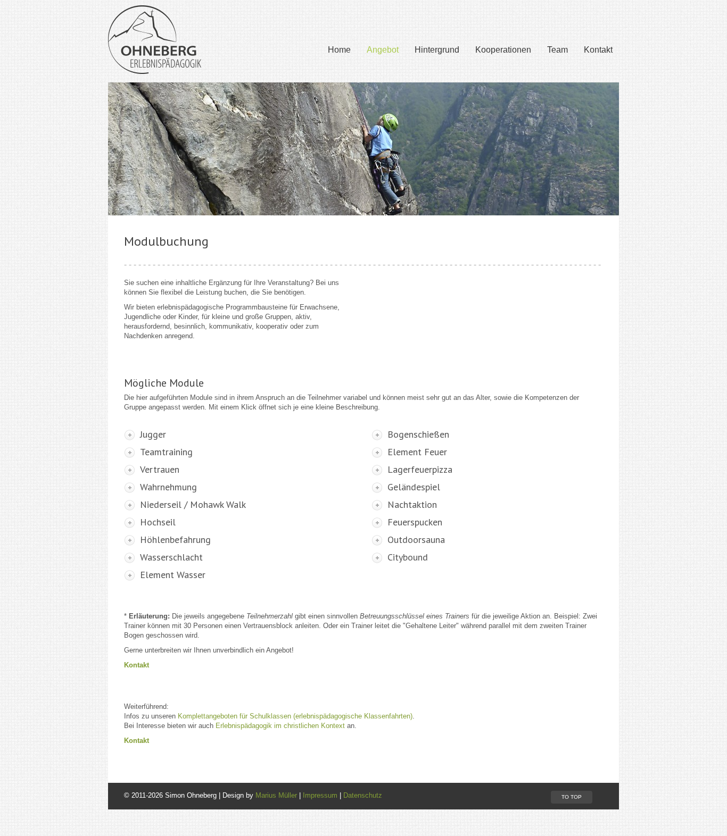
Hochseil (158, 522)
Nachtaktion (412, 504)
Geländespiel (413, 487)
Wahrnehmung (168, 487)
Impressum (320, 795)
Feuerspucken (414, 522)
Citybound (407, 557)
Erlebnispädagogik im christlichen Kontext (280, 726)
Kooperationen (503, 49)
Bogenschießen (418, 434)
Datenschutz (362, 795)
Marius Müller (276, 795)
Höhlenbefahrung (175, 540)
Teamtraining (166, 452)
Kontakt (598, 49)
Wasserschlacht (171, 557)
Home (339, 49)
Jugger (153, 434)
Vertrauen (159, 469)
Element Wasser (172, 575)
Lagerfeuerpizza (419, 469)
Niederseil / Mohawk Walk (193, 504)
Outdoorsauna (416, 540)
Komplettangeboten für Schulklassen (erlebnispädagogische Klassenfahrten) (295, 716)
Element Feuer (417, 452)
